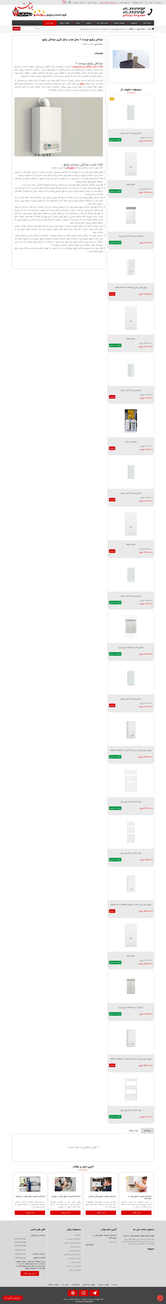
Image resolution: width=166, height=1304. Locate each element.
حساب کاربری (92, 2)
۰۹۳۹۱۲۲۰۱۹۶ (20, 1250)
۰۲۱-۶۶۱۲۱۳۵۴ (134, 12)
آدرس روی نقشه (30, 1273)
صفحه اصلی (147, 23)
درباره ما (158, 2)
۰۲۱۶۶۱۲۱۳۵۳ (20, 1242)
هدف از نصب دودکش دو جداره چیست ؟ (86, 66)
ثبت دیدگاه (133, 1130)
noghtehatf (88, 1301)
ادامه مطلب (136, 1212)
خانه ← (149, 29)
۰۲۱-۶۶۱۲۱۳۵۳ (134, 9)
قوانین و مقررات (103, 1284)
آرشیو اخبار (90, 1244)
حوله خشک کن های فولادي (72, 1254)
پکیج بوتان (70, 167)
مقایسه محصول (119, 23)
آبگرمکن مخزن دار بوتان (73, 1266)
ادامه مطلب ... (111, 1242)
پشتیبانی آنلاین (124, 2)
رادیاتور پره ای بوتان (75, 1251)
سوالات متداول (64, 23)
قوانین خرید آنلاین (89, 1284)
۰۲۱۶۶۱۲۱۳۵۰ (20, 1239)
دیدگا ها (147, 1130)
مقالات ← (130, 29)
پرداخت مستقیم (79, 2)
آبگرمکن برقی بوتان (75, 1270)
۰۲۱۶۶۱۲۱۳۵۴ (20, 1246)
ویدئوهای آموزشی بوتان (108, 2)
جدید (112, 99)
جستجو (16, 28)
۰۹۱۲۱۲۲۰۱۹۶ (19, 1254)
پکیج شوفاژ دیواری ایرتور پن (72, 1243)
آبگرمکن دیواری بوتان (74, 1258)
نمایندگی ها (75, 1284)
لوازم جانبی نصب (76, 1262)
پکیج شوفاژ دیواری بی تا (73, 1239)
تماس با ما (149, 2)
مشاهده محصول (115, 140)
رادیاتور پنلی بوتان (75, 1247)
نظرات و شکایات (52, 1284)
